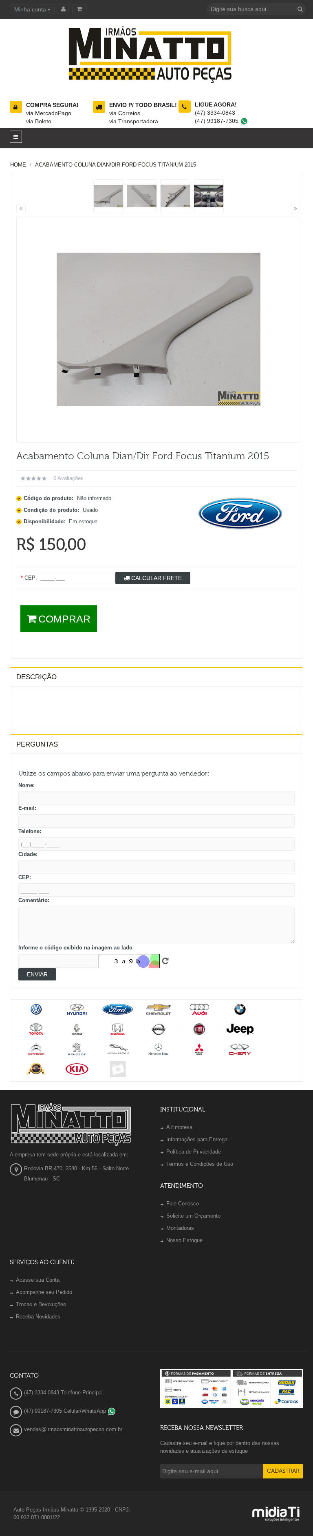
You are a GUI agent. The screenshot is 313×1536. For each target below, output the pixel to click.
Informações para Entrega (196, 1139)
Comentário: (33, 900)
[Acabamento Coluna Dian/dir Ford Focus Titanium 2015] (108, 196)
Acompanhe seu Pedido (44, 1292)
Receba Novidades (38, 1317)
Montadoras (180, 1228)
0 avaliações (68, 478)
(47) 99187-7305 (217, 121)
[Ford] (241, 514)
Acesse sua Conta (38, 1280)
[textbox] (256, 9)
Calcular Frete (156, 578)
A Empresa (179, 1127)
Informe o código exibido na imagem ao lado (75, 948)
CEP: (24, 877)
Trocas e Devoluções (41, 1304)
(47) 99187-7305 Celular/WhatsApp (66, 1411)
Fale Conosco (182, 1203)
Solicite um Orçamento (193, 1216)
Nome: (26, 785)
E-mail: (27, 808)
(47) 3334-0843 (215, 112)
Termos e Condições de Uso (199, 1164)
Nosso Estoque (184, 1240)
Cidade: (27, 854)
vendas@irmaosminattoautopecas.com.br (73, 1429)
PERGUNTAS (37, 744)
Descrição (36, 677)
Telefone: (29, 831)
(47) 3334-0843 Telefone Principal (63, 1392)
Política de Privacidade (193, 1152)
